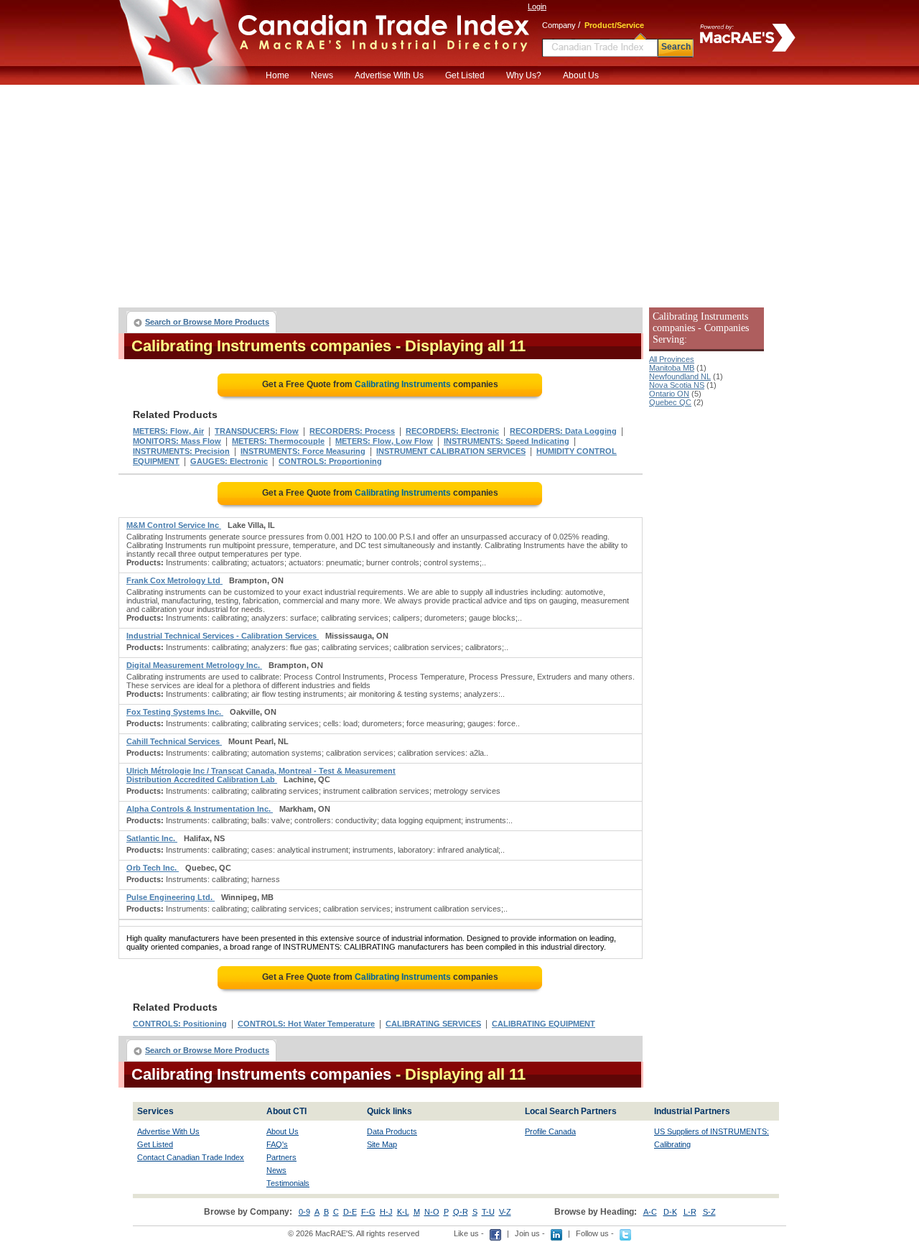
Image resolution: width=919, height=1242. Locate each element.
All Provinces (671, 359)
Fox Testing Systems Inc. (174, 712)
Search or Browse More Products (207, 322)
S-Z (709, 1212)
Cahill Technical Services (174, 741)
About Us (581, 75)
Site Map (382, 1144)
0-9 (304, 1212)
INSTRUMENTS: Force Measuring (303, 451)
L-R (690, 1212)
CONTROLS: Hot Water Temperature (306, 1023)
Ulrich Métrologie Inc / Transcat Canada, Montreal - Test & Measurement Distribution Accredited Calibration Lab (261, 775)
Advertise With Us (389, 75)
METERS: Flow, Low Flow (384, 441)
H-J (386, 1212)
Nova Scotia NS (676, 385)
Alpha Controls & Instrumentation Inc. (199, 809)
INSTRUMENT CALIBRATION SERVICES (451, 451)
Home (277, 75)
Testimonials (287, 1183)
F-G (368, 1212)
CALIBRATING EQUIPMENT (543, 1023)
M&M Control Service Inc (173, 525)
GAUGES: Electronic (229, 461)
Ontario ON (669, 393)
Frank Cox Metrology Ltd (174, 580)
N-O (431, 1212)
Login (537, 6)
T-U (488, 1212)
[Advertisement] (459, 192)
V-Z (505, 1212)
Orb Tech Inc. (152, 867)
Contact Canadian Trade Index (190, 1157)
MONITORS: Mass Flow (177, 441)
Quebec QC (670, 402)
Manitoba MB (671, 367)
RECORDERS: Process (352, 431)
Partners (281, 1157)
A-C (650, 1212)
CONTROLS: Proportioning (330, 461)
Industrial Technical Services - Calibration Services (222, 635)
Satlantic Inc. (151, 838)
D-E (350, 1212)
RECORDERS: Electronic (452, 431)
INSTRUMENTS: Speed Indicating (506, 441)
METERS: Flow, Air (168, 431)
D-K (670, 1212)
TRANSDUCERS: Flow (257, 431)
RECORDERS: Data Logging (563, 431)
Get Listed (465, 75)
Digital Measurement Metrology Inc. (194, 665)
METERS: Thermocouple (278, 441)
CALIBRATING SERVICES (433, 1023)
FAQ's (277, 1144)
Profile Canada (550, 1131)
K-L (403, 1212)
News (322, 75)
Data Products (392, 1131)
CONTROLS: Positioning (180, 1023)
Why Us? (523, 75)
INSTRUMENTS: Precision (181, 451)
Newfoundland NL (680, 376)
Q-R (460, 1212)
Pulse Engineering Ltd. (170, 897)
